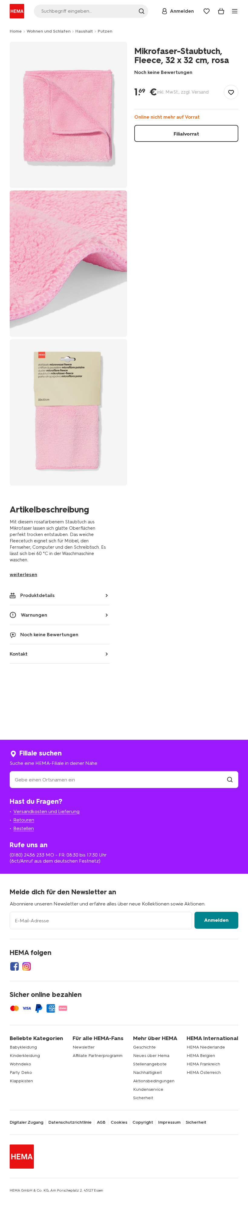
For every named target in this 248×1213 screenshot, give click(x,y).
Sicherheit (143, 1097)
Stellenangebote (150, 1064)
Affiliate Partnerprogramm (97, 1055)
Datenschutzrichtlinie (70, 1122)
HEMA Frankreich (203, 1064)
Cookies (119, 1122)
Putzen (105, 31)
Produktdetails (37, 595)
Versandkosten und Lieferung (46, 811)
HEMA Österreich (204, 1072)
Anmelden (216, 920)
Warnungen (34, 615)
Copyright (142, 1122)
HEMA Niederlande (206, 1047)
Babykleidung (23, 1047)
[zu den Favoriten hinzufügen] (231, 92)
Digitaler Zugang (26, 1122)
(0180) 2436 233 (27, 855)
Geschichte (144, 1047)
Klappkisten (21, 1081)
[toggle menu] (234, 11)
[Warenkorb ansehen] (221, 11)
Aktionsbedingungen (154, 1081)
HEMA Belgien (201, 1055)
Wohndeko (20, 1064)
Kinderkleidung (25, 1055)
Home (16, 31)
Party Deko (21, 1072)
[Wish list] (206, 11)
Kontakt (19, 654)
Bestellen (23, 828)
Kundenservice (148, 1089)
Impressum (169, 1122)
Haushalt (84, 31)
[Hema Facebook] (14, 966)
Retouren (23, 820)
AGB (101, 1122)
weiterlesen (23, 574)
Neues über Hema (151, 1055)
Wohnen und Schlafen (48, 31)
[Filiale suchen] (229, 780)
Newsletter (84, 1047)
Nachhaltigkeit (147, 1072)
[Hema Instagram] (26, 966)
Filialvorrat (186, 134)
